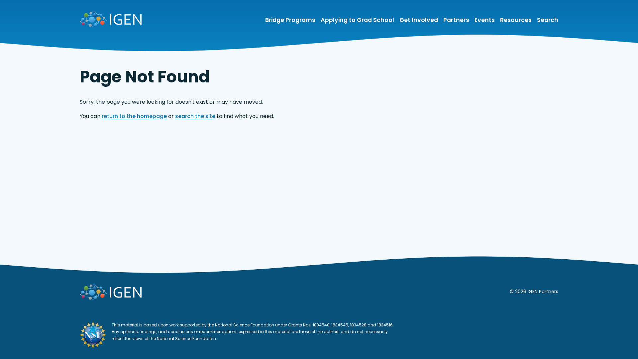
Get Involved (418, 20)
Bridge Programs (290, 20)
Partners (456, 20)
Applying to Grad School (357, 20)
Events (485, 20)
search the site (195, 116)
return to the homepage (134, 116)
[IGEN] (111, 20)
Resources (516, 20)
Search (547, 20)
